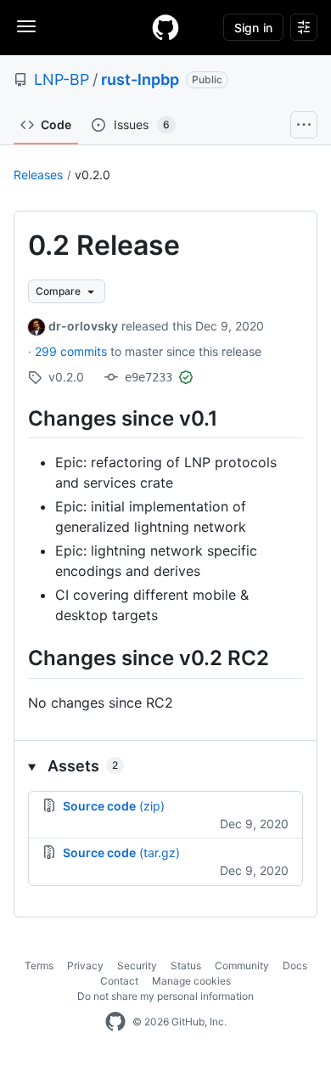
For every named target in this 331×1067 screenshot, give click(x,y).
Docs (295, 965)
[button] (165, 765)
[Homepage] (165, 27)
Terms (39, 965)
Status (186, 965)
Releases (38, 174)
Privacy (85, 965)
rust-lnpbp (140, 79)
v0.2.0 (92, 174)
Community (242, 965)
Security (137, 965)
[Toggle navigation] (26, 26)
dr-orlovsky (83, 326)
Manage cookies (191, 980)
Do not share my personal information (165, 996)
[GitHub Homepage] (115, 1022)
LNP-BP (61, 79)
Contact (119, 980)
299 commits (72, 351)
